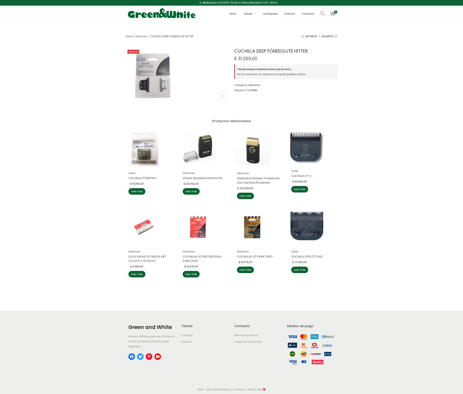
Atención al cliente (246, 335)
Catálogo (187, 335)
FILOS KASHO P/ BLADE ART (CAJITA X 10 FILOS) (147, 258)
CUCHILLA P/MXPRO (142, 178)
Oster (131, 173)
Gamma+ (141, 36)
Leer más (137, 191)
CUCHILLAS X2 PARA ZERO (255, 256)
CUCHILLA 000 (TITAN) (307, 256)
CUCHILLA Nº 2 (301, 176)
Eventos (186, 342)
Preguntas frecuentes (248, 342)
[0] (332, 14)
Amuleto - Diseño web (248, 389)
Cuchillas (251, 90)
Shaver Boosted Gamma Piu (202, 178)
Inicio (129, 36)
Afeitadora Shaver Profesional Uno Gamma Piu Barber (258, 180)
